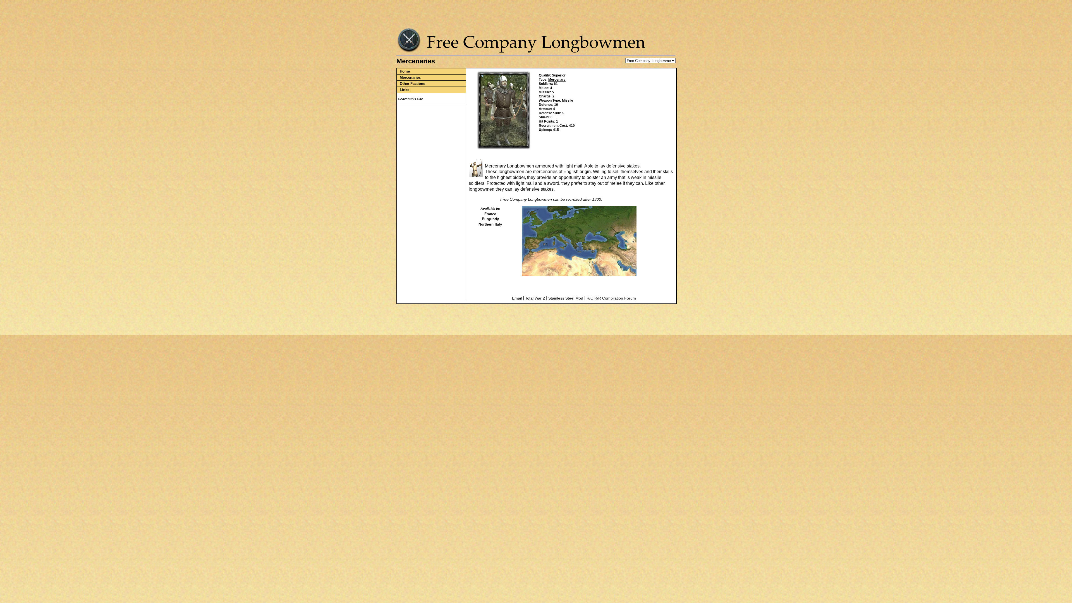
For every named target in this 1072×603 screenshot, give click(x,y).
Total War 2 (535, 298)
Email (517, 298)
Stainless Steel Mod (565, 298)
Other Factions (412, 84)
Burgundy (490, 219)
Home (405, 71)
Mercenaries (410, 77)
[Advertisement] (537, 15)
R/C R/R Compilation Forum (611, 298)
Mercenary (557, 79)
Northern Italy (490, 224)
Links (404, 90)
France (490, 214)
